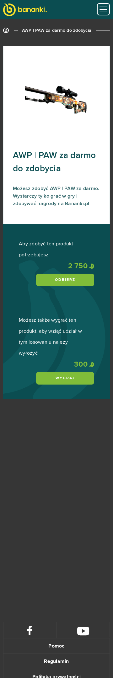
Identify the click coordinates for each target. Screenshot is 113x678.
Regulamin (56, 661)
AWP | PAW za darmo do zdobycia (57, 30)
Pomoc (56, 645)
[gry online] (25, 10)
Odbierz (65, 280)
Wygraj (65, 378)
